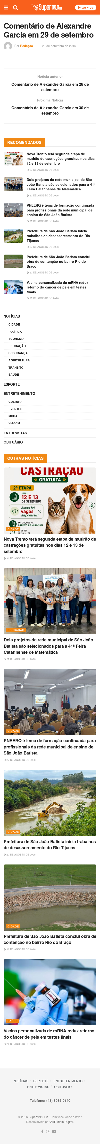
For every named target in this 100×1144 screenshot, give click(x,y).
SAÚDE (13, 374)
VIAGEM (14, 423)
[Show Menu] (6, 7)
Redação (26, 45)
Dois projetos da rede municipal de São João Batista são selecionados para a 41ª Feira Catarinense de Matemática (61, 184)
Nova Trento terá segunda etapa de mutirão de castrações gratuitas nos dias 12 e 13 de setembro (61, 158)
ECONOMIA (16, 338)
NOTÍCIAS (12, 316)
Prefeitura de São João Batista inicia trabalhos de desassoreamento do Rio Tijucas (58, 235)
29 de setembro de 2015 (59, 45)
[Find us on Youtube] (54, 1131)
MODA (12, 416)
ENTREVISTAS (15, 432)
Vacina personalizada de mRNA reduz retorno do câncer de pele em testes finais (57, 287)
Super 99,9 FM (38, 1117)
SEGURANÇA (18, 353)
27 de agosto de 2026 (44, 169)
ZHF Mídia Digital (61, 1122)
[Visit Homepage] (46, 7)
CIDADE (14, 324)
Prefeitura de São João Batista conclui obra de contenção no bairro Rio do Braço (58, 261)
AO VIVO (87, 7)
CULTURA (15, 401)
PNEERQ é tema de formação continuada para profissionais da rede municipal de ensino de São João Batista (60, 210)
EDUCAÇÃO (17, 346)
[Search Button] (15, 7)
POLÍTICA (15, 331)
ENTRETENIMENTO (19, 393)
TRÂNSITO (15, 367)
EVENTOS (15, 409)
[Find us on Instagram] (48, 1131)
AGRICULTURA (19, 360)
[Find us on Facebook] (42, 1131)
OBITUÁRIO (13, 442)
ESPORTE (12, 384)
